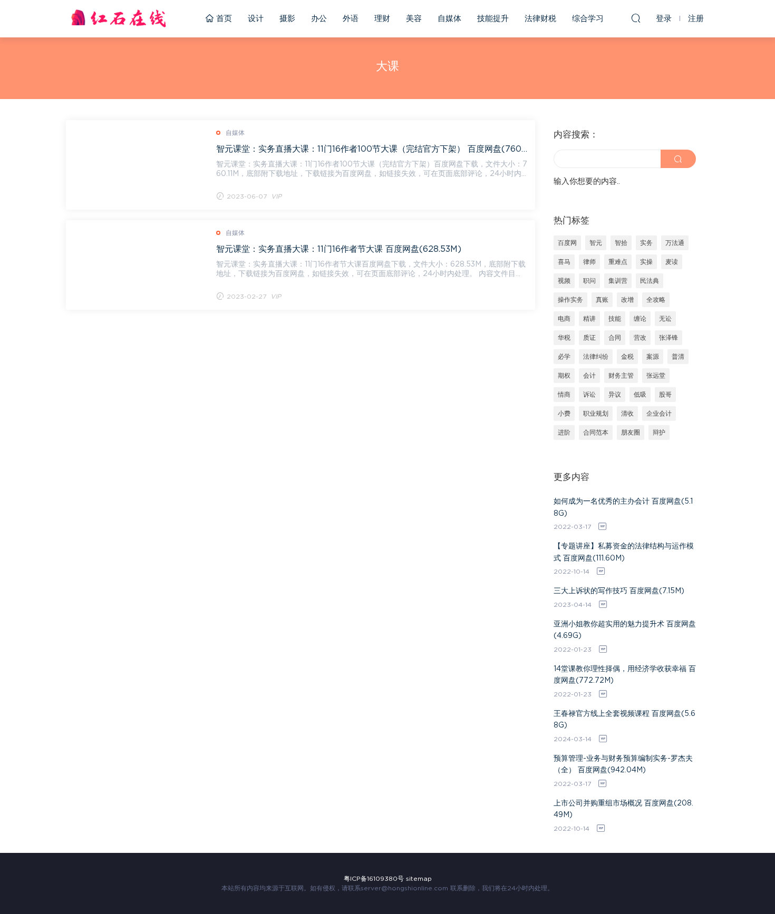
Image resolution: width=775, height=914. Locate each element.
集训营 (617, 281)
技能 (614, 319)
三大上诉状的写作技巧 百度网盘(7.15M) (619, 591)
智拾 (621, 243)
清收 (627, 413)
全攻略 (655, 300)
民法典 (649, 281)
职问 (589, 281)
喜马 (564, 262)
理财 (382, 19)
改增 (627, 300)
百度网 (567, 243)
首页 (223, 19)
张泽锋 (668, 338)
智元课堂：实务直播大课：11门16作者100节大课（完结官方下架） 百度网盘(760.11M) (371, 149)
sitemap (419, 879)
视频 (564, 281)
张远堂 (655, 375)
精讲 (589, 319)
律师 (589, 262)
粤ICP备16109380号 (374, 879)
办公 (319, 19)
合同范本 (595, 432)
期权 (564, 375)
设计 (256, 19)
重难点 (617, 262)
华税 (564, 338)
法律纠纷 (595, 356)
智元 (595, 243)
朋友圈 (630, 432)
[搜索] (636, 18)
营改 (640, 338)
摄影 (287, 19)
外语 (351, 19)
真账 (602, 300)
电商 (564, 319)
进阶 (564, 432)
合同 (614, 338)
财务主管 (621, 375)
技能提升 (493, 19)
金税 (627, 356)
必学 (564, 356)
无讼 (665, 319)
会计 (589, 375)
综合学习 (588, 19)
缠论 (640, 319)
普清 (678, 356)
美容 (414, 19)
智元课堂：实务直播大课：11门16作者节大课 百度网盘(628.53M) (338, 249)
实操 (646, 262)
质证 (589, 338)
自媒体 (449, 19)
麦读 (671, 262)
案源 (652, 356)
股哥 (665, 394)
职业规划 (595, 413)
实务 (646, 243)
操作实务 (570, 300)
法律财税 (540, 19)
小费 (564, 413)
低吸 (640, 394)
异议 (614, 394)
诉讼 (589, 394)
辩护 (659, 432)
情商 (564, 394)
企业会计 (659, 413)
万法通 (674, 243)
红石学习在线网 (118, 18)
